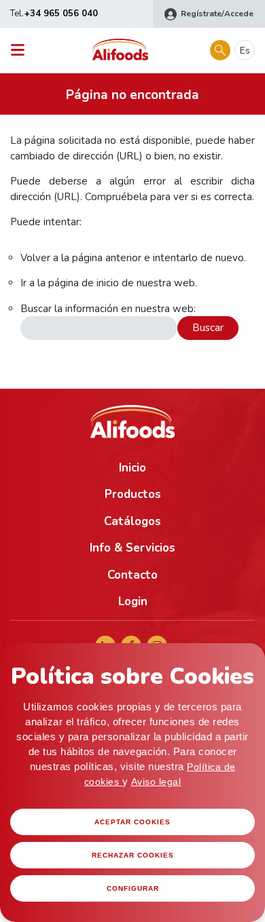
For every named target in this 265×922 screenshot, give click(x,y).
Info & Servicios (132, 548)
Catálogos (132, 521)
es (245, 50)
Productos (133, 494)
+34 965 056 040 (61, 13)
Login (132, 601)
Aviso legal (156, 781)
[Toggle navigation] (21, 50)
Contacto (132, 575)
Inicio (132, 468)
